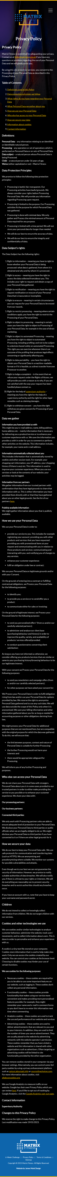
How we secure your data (18, 120)
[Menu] (50, 10)
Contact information (16, 129)
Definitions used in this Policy (20, 89)
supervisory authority (35, 391)
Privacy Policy (28, 1157)
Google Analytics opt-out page (40, 1094)
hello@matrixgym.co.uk (25, 57)
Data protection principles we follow (23, 94)
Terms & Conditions (44, 1157)
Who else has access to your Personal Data (26, 115)
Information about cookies (19, 124)
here (12, 501)
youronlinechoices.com (41, 1071)
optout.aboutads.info (18, 1071)
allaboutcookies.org (11, 1078)
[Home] (28, 24)
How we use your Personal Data (21, 111)
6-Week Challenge (12, 1157)
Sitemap (28, 1160)
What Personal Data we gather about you (26, 106)
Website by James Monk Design (28, 1168)
